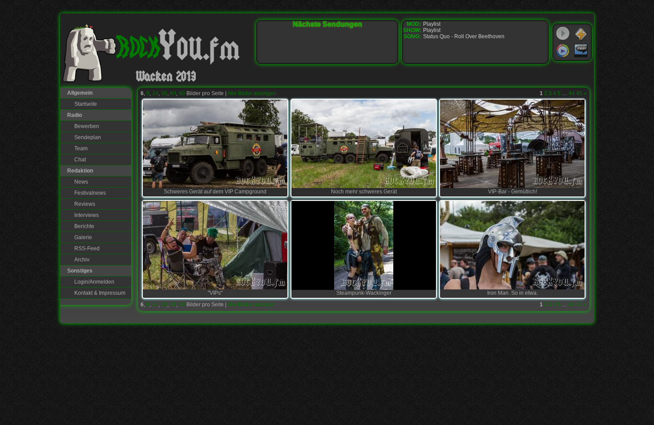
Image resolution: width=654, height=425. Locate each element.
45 (579, 93)
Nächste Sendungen (327, 24)
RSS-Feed (87, 248)
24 (155, 93)
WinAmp (581, 34)
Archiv (81, 260)
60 (173, 93)
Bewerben (86, 126)
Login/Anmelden (94, 282)
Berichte (84, 226)
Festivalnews (90, 193)
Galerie (83, 237)
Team (81, 148)
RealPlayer (581, 51)
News (81, 182)
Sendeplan (87, 137)
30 (164, 93)
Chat (80, 159)
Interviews (86, 215)
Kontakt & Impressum (99, 293)
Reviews (84, 204)
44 (572, 93)
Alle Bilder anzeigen (251, 93)
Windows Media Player (563, 51)
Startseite (85, 104)
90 (182, 93)
